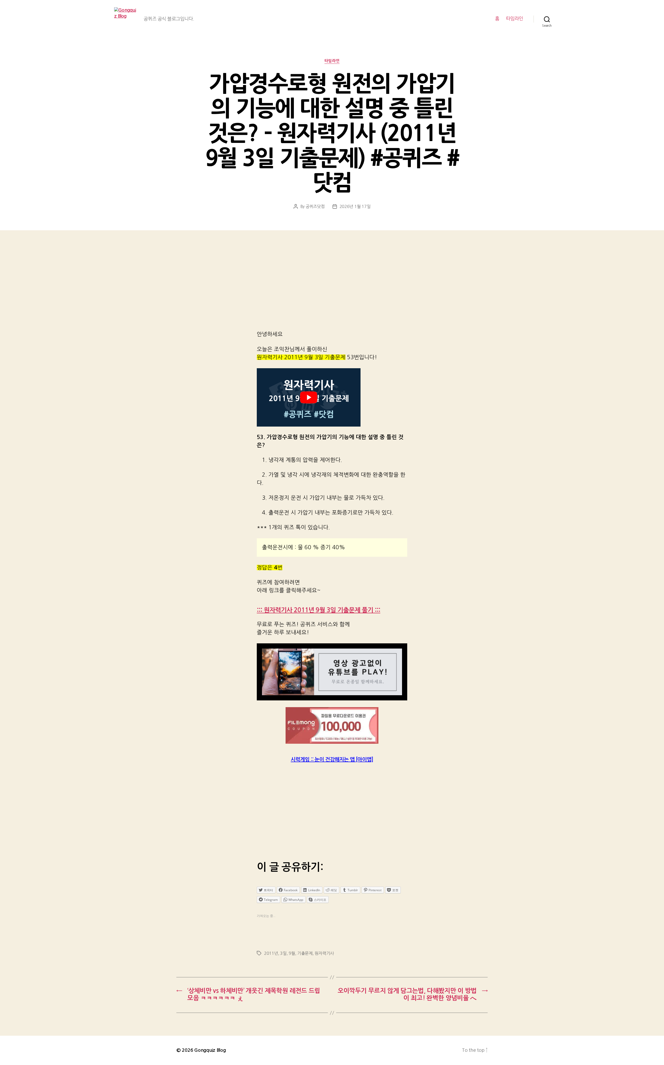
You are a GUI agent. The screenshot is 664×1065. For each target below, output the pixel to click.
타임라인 (514, 18)
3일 (283, 953)
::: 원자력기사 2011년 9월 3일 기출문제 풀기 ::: (318, 610)
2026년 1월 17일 (355, 206)
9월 (292, 953)
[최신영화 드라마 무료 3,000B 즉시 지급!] (332, 725)
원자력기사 (324, 953)
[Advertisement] (332, 287)
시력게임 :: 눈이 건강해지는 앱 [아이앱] (332, 759)
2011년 (271, 953)
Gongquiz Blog (210, 1050)
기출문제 (305, 953)
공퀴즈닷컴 (315, 206)
